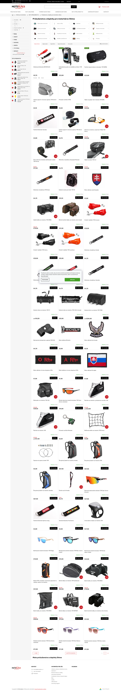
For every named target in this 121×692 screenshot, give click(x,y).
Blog (52, 678)
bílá (39, 78)
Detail (54, 74)
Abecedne (70, 44)
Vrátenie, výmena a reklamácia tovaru (55, 1)
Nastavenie (45, 279)
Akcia (16, 22)
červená (35, 78)
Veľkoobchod (54, 681)
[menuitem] (16, 12)
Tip (15, 26)
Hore (36, 653)
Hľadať (74, 6)
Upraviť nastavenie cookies (40, 689)
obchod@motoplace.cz (38, 669)
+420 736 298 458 (36, 671)
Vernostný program (55, 683)
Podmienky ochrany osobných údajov (59, 676)
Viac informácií (44, 276)
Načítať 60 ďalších (71, 653)
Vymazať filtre (20, 53)
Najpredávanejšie (61, 44)
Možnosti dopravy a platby (57, 672)
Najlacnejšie (45, 44)
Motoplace (35, 673)
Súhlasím (72, 279)
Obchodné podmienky (56, 674)
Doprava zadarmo (19, 28)
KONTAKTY (69, 1)
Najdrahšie (53, 44)
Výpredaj (17, 30)
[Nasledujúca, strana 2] (105, 653)
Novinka (16, 24)
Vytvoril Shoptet (105, 689)
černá (42, 78)
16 (107, 653)
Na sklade (17, 20)
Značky (52, 680)
